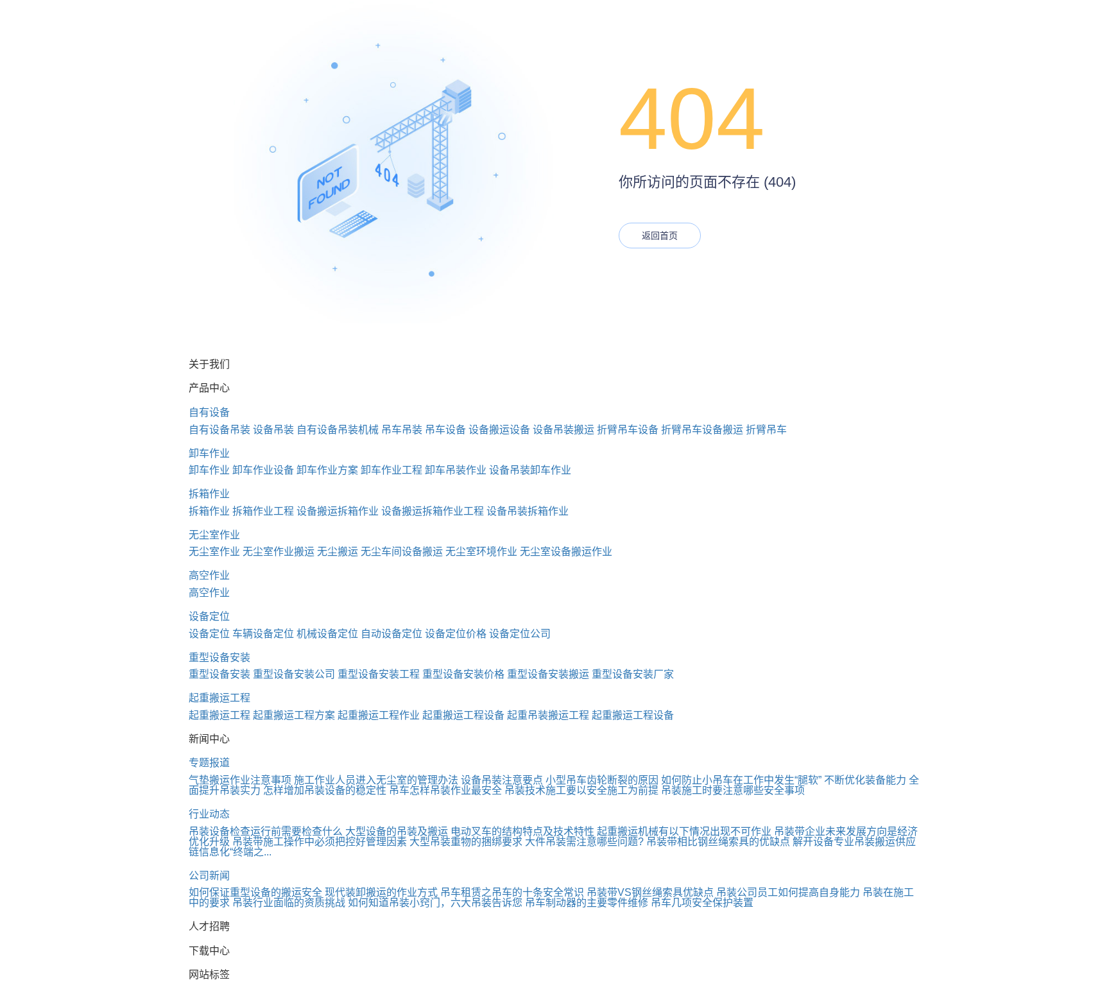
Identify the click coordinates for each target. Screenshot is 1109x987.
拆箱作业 (209, 493)
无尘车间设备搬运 (402, 551)
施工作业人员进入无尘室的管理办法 (376, 780)
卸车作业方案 (327, 470)
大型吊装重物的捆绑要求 (465, 841)
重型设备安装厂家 (633, 674)
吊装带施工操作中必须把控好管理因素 (319, 841)
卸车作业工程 (391, 470)
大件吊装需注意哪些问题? (584, 841)
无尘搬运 (337, 551)
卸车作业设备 (263, 470)
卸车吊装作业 (455, 470)
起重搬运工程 (219, 697)
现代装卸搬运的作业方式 (381, 892)
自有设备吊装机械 (338, 429)
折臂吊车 (766, 429)
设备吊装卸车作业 (530, 470)
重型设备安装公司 (294, 674)
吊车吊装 (401, 429)
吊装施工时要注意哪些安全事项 (733, 790)
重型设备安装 (219, 657)
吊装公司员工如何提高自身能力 (788, 892)
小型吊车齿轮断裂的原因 (602, 780)
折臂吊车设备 (627, 429)
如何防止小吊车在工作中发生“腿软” (741, 780)
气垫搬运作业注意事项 (240, 780)
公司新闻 (209, 875)
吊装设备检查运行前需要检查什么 (266, 831)
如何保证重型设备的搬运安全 (255, 892)
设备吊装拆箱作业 (527, 511)
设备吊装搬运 (563, 429)
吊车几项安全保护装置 (702, 902)
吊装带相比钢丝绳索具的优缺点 (718, 841)
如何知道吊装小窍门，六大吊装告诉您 (435, 902)
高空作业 (209, 575)
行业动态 (209, 814)
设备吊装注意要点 (502, 780)
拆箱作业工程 (263, 511)
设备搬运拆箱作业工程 (432, 511)
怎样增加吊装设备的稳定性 (324, 790)
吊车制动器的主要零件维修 (586, 902)
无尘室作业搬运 (278, 551)
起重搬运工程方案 (294, 715)
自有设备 (209, 412)
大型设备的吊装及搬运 (396, 831)
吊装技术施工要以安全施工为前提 (581, 790)
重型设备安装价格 (463, 674)
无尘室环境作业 (481, 551)
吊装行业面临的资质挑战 (288, 902)
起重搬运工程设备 (463, 715)
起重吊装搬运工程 (548, 715)
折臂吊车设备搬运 (702, 429)
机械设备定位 (327, 633)
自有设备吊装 (219, 429)
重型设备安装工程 (379, 674)
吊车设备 (445, 429)
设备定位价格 (455, 633)
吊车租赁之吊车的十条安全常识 (512, 892)
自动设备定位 (391, 633)
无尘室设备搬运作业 (566, 551)
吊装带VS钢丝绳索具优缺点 (650, 892)
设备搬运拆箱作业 (338, 511)
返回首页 (660, 235)
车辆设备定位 (263, 633)
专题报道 (209, 762)
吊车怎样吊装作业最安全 (445, 790)
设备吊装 (273, 429)
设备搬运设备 (499, 429)
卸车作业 (209, 453)
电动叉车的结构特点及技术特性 (522, 831)
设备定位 (209, 616)
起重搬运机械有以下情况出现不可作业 (684, 831)
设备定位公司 (520, 633)
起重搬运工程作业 (379, 715)
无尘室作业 (214, 534)
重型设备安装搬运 (548, 674)
